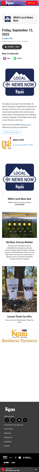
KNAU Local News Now (23, 19)
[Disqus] (19, 375)
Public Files (7, 433)
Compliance (8, 441)
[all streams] (36, 469)
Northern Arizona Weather (19, 242)
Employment (8, 437)
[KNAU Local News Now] (7, 19)
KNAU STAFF (8, 38)
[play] (3, 470)
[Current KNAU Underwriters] (19, 336)
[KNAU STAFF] (6, 143)
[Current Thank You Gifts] (19, 289)
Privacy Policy (8, 429)
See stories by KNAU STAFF (23, 145)
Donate (32, 3)
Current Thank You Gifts (19, 316)
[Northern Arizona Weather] (19, 225)
